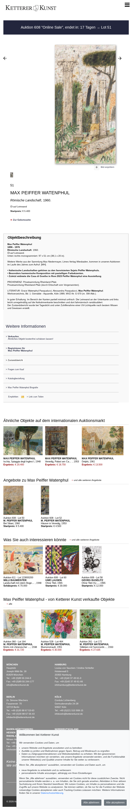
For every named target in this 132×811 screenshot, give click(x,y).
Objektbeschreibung (24, 237)
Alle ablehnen (91, 802)
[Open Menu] (127, 5)
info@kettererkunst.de (17, 685)
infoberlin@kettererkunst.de (20, 717)
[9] (5, 58)
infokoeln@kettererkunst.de (69, 713)
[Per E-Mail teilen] (21, 396)
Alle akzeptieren (115, 802)
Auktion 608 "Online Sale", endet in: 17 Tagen (58, 27)
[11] (119, 58)
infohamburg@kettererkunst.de (70, 685)
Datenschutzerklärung (52, 793)
